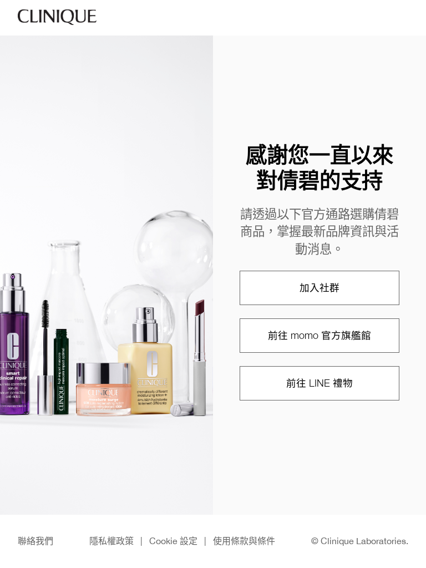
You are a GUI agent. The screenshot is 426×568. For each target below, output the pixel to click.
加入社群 (319, 287)
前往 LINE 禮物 (319, 383)
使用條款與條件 (244, 541)
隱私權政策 (111, 541)
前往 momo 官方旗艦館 (319, 335)
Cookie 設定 (173, 541)
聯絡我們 (35, 541)
